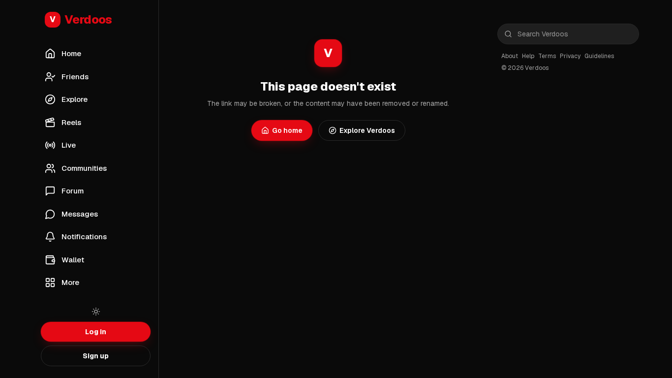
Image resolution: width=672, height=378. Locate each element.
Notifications (84, 236)
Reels (71, 122)
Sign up (96, 355)
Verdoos (81, 19)
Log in (95, 331)
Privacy (570, 56)
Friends (75, 76)
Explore (74, 99)
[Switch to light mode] (96, 311)
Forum (72, 190)
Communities (84, 168)
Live (68, 145)
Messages (79, 214)
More (70, 282)
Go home (287, 130)
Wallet (72, 259)
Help (528, 56)
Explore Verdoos (367, 130)
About (509, 56)
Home (71, 53)
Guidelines (599, 56)
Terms (547, 56)
